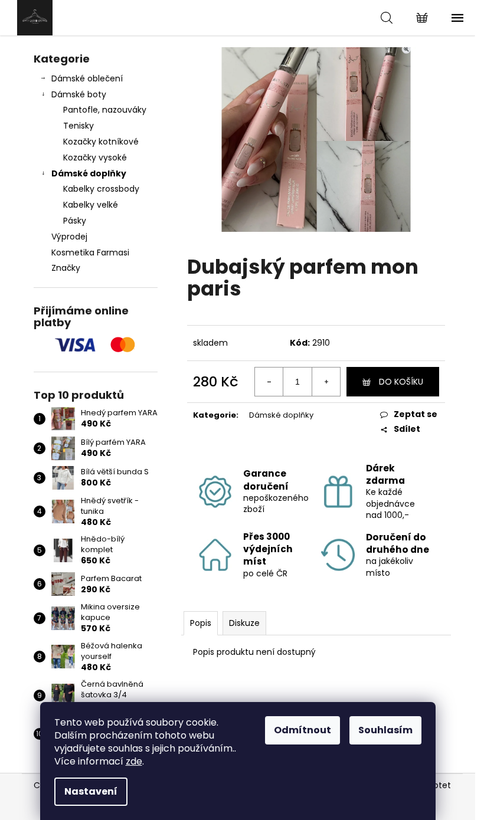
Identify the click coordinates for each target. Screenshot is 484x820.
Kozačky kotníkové (101, 141)
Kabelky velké (90, 205)
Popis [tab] (200, 623)
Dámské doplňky (88, 173)
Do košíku (401, 382)
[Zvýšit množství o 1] (326, 382)
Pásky (74, 221)
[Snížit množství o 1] (269, 382)
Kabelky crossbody (101, 189)
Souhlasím (385, 730)
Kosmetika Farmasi (90, 252)
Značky (65, 268)
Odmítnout (302, 730)
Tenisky (78, 126)
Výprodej (69, 236)
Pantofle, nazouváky (104, 110)
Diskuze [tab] (244, 623)
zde (134, 761)
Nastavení (90, 791)
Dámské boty (78, 94)
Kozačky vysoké (95, 157)
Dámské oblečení (87, 78)
